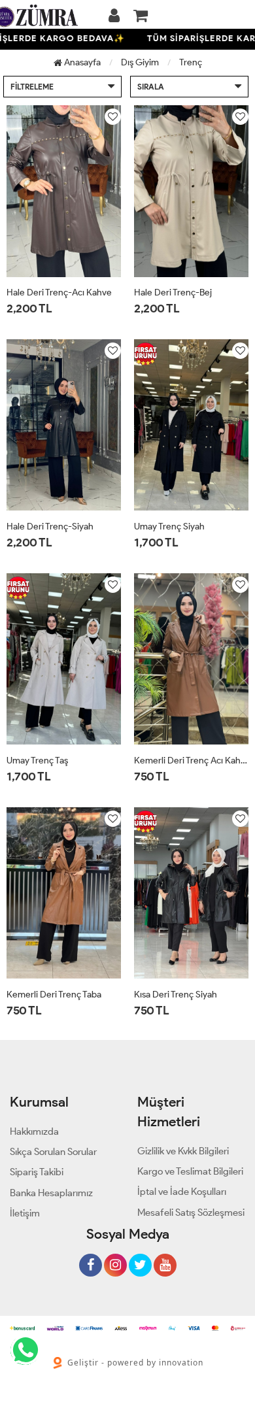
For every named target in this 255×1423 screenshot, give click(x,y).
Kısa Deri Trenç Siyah (175, 994)
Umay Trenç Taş (37, 760)
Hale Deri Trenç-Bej (173, 292)
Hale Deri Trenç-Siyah (50, 526)
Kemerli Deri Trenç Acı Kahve (191, 760)
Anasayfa (81, 62)
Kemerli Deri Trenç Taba (54, 994)
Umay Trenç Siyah (169, 526)
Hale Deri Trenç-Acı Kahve (59, 292)
